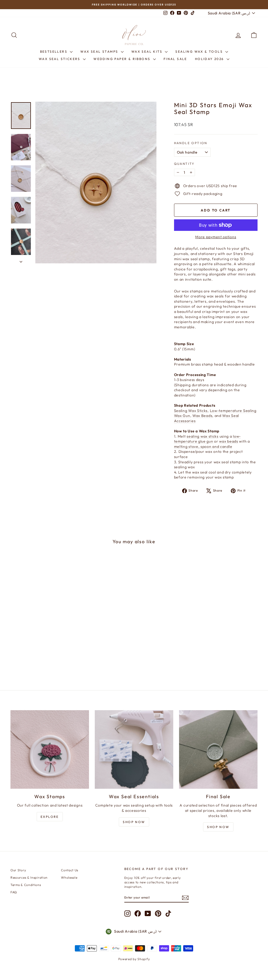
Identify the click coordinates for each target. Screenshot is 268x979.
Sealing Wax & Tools (199, 51)
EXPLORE (50, 817)
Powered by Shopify (134, 959)
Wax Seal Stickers (60, 59)
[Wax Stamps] (49, 749)
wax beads (228, 441)
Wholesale (69, 877)
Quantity (184, 164)
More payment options (215, 237)
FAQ (13, 892)
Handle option (190, 143)
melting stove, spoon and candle (203, 446)
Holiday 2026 (210, 59)
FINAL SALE (175, 59)
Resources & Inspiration (29, 877)
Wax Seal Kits (147, 51)
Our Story (18, 870)
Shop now (218, 827)
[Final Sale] (218, 749)
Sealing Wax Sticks (191, 410)
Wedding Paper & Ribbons (122, 59)
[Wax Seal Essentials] (134, 749)
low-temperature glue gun (207, 439)
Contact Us (69, 870)
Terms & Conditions (25, 885)
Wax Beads (202, 415)
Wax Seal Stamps (99, 51)
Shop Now (134, 822)
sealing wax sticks (203, 436)
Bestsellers (54, 51)
